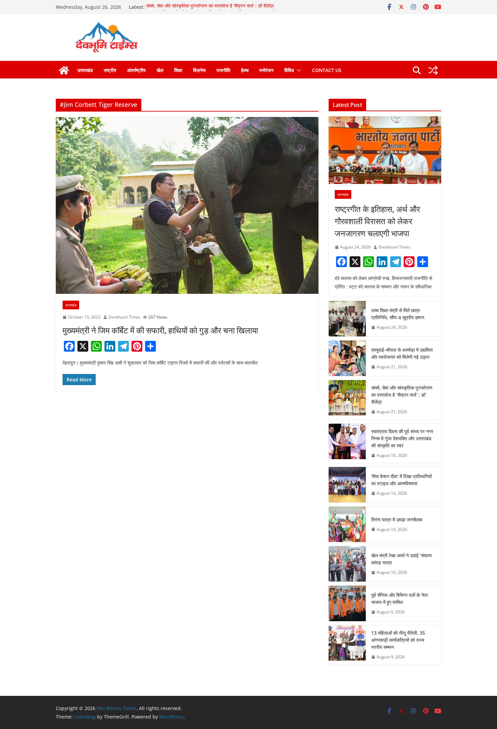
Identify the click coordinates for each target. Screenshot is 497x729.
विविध (289, 70)
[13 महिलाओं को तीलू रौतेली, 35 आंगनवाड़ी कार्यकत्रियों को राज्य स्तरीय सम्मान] (347, 645)
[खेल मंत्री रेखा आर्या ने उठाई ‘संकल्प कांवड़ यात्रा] (347, 564)
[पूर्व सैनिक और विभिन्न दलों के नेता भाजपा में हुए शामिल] (347, 603)
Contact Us (326, 70)
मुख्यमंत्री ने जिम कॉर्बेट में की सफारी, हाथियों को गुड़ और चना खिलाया (160, 330)
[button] (297, 70)
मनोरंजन (266, 70)
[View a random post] (433, 70)
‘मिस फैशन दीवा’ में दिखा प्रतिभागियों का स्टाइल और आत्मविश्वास (401, 480)
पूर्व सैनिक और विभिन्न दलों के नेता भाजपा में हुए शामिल (399, 598)
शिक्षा (178, 70)
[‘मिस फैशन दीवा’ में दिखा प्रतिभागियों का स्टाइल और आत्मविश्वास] (347, 484)
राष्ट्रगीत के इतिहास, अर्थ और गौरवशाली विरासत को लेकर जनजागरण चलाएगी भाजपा (377, 221)
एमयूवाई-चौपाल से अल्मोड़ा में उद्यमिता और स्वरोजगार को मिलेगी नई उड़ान (402, 353)
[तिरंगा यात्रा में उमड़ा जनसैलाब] (347, 524)
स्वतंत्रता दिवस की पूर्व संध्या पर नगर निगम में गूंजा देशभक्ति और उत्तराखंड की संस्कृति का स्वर (402, 438)
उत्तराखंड (85, 70)
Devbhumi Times (124, 317)
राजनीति (223, 70)
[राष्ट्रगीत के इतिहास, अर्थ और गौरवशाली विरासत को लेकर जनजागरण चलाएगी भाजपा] (385, 150)
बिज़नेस (199, 70)
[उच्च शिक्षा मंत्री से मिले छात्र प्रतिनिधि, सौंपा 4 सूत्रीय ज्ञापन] (347, 318)
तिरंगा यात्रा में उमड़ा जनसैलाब (396, 519)
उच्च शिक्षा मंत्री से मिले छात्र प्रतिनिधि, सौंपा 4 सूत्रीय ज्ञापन (397, 314)
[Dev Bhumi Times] (64, 70)
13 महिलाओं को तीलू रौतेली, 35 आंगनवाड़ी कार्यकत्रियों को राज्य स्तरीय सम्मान (398, 640)
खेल (160, 70)
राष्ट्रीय (110, 70)
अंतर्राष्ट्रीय (136, 70)
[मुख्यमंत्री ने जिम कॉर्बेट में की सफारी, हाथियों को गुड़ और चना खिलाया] (187, 205)
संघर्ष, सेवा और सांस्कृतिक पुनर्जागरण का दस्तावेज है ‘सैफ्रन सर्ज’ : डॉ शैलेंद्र (210, 7)
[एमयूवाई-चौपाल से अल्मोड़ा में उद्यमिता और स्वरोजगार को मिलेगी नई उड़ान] (347, 358)
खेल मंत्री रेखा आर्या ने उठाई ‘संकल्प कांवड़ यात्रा (401, 559)
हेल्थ (245, 70)
